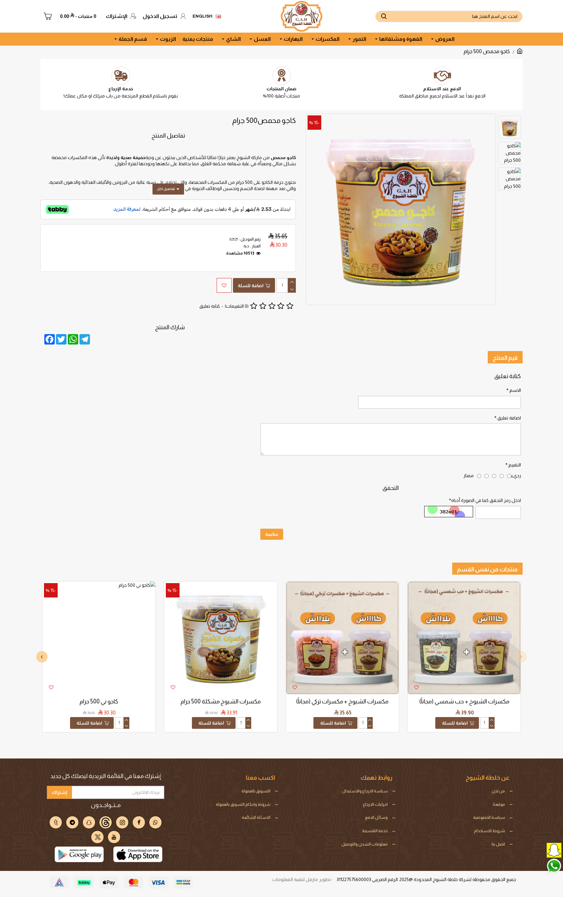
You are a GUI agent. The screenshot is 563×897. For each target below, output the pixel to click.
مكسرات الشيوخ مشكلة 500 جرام (220, 701)
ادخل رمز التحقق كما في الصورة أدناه (486, 500)
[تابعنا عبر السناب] (538, 849)
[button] (521, 657)
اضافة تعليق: (509, 417)
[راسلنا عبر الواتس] (538, 865)
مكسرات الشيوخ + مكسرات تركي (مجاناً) (342, 701)
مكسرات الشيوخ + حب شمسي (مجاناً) (464, 701)
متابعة (271, 534)
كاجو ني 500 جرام (98, 701)
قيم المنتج (505, 358)
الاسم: (515, 390)
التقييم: (514, 464)
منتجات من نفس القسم (487, 569)
